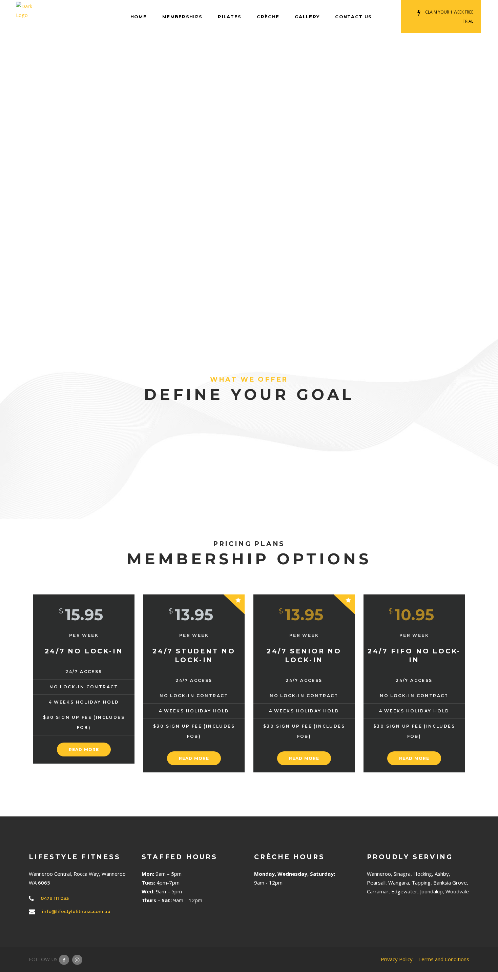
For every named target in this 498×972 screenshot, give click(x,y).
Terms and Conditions (443, 959)
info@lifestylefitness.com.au (76, 911)
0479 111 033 (55, 898)
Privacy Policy (397, 959)
